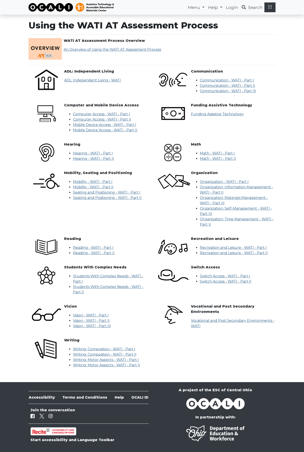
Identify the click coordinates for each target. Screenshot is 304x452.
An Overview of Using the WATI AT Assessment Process (112, 49)
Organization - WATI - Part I (224, 182)
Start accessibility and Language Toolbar (72, 440)
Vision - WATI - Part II (91, 320)
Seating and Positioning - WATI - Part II (107, 198)
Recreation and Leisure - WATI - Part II (234, 253)
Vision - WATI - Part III (92, 326)
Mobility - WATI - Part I (92, 182)
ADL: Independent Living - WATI (92, 80)
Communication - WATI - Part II (227, 85)
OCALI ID (139, 397)
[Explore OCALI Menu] (270, 7)
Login (232, 7)
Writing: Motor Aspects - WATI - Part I (106, 360)
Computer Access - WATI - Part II (102, 119)
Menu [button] (194, 7)
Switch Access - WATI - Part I (225, 276)
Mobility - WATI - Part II (93, 187)
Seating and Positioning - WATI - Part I (106, 192)
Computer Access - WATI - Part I (101, 114)
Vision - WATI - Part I (91, 315)
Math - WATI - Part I (217, 153)
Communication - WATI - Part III (228, 91)
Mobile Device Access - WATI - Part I (104, 125)
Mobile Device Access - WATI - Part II (105, 130)
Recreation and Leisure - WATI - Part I (233, 247)
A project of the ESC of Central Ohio (215, 390)
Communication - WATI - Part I (227, 80)
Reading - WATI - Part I (93, 247)
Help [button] (213, 7)
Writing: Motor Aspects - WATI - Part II (106, 365)
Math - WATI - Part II (218, 158)
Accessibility (42, 397)
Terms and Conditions (84, 397)
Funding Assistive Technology (217, 114)
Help (119, 397)
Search (255, 7)
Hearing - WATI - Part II (93, 158)
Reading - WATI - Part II (94, 253)
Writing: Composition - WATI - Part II (104, 354)
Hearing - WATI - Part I (93, 153)
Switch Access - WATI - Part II (225, 281)
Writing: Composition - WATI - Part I (104, 349)
